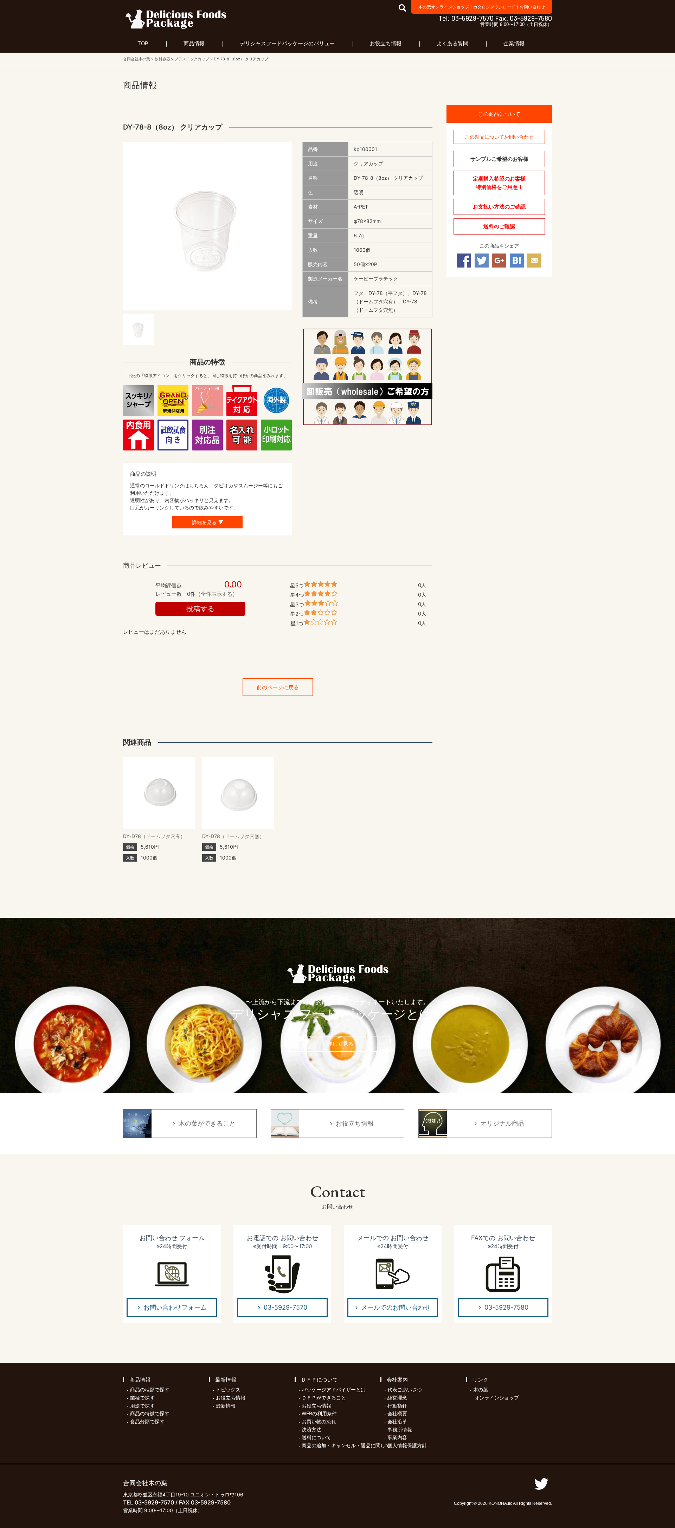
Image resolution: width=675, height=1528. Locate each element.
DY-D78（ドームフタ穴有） (154, 836)
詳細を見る (204, 522)
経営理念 (397, 1398)
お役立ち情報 (385, 43)
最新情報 (225, 1379)
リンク (480, 1379)
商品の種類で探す (149, 1389)
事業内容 (397, 1437)
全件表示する (216, 594)
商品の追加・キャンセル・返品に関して (346, 1445)
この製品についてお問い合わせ (499, 137)
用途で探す (142, 1406)
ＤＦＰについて (319, 1379)
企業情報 (514, 43)
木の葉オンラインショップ (443, 6)
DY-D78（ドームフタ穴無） (233, 836)
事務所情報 (399, 1429)
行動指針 (397, 1406)
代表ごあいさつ (404, 1389)
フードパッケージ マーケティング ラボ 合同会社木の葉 (176, 19)
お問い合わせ (532, 6)
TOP (142, 43)
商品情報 (194, 43)
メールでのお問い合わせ (396, 1307)
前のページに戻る (278, 687)
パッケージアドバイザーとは (334, 1389)
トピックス (228, 1389)
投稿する (200, 609)
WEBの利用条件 (319, 1413)
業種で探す (142, 1398)
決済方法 (311, 1429)
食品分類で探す (147, 1421)
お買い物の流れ (319, 1421)
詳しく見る (340, 1043)
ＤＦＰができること (324, 1398)
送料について (316, 1437)
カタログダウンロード (494, 6)
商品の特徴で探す (149, 1413)
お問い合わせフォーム (175, 1307)
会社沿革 (397, 1421)
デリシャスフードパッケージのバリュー (287, 43)
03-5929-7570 (285, 1307)
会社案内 (397, 1379)
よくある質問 (452, 43)
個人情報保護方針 (407, 1445)
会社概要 (397, 1413)
